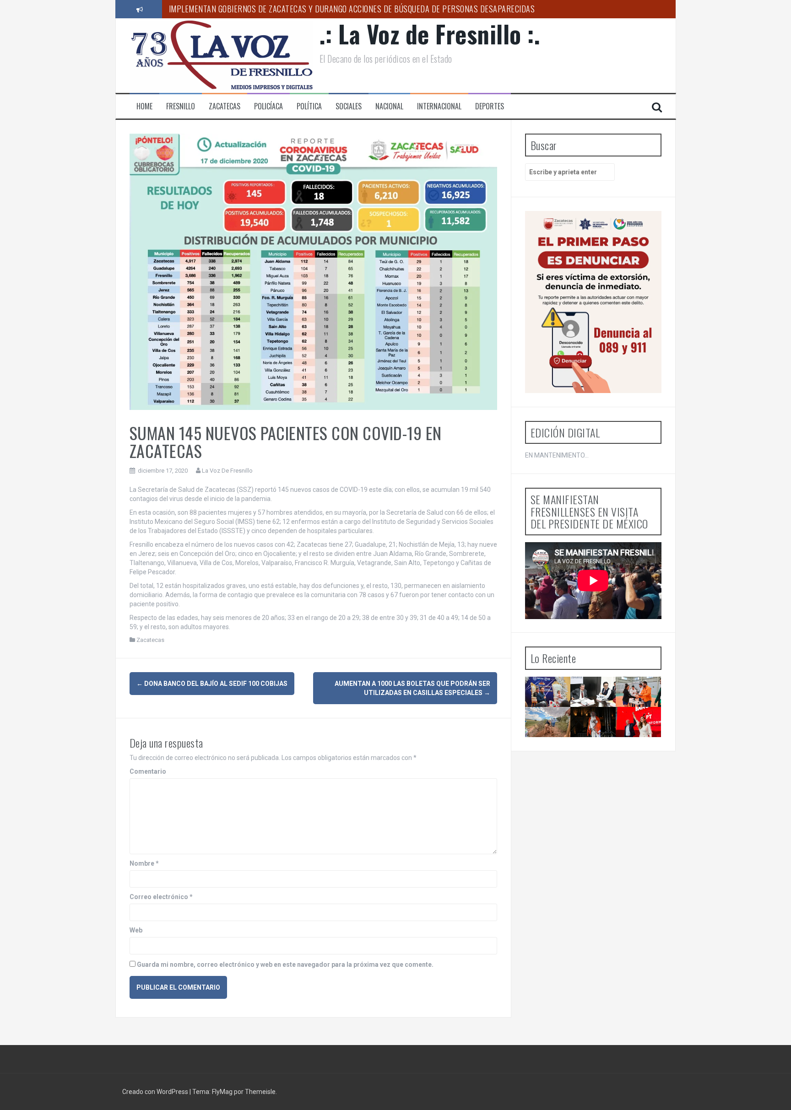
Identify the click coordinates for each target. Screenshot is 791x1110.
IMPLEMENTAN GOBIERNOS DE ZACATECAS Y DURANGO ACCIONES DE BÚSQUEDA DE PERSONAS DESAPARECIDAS (352, 9)
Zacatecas (224, 106)
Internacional (439, 106)
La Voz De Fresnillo (227, 470)
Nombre (144, 863)
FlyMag (222, 1091)
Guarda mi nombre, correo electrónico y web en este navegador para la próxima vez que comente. (285, 964)
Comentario (148, 771)
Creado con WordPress (156, 1091)
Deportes (489, 106)
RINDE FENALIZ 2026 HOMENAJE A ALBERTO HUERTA (596, 745)
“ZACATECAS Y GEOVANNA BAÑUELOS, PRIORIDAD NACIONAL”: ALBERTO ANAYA (644, 749)
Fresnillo (180, 106)
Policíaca (268, 106)
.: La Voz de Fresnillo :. (430, 33)
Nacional (389, 106)
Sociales (349, 106)
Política (309, 106)
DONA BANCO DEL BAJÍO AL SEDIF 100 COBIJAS (211, 683)
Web (136, 930)
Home (144, 106)
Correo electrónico (161, 896)
